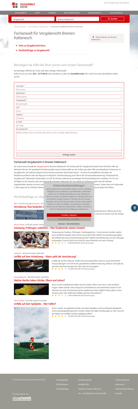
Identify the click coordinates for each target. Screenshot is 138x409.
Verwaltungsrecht (20, 277)
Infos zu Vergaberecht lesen (31, 45)
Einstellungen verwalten (69, 219)
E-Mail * (19, 122)
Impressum (119, 384)
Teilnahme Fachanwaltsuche (89, 389)
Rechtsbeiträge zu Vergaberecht (34, 50)
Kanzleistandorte (85, 380)
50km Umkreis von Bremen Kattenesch (104, 38)
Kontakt (118, 393)
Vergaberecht (42, 166)
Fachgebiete (21, 13)
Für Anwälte (116, 13)
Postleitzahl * (21, 100)
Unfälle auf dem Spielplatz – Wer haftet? (35, 303)
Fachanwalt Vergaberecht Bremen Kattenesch (67, 27)
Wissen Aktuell (19, 224)
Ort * (18, 107)
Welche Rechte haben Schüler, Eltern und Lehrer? (39, 280)
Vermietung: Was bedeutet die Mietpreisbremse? (39, 206)
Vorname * (20, 86)
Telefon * (19, 114)
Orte (37, 13)
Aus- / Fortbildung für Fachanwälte (92, 393)
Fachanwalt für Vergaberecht (38, 27)
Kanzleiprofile (83, 384)
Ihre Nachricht (22, 129)
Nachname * (21, 93)
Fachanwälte (94, 13)
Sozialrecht (18, 253)
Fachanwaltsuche (20, 27)
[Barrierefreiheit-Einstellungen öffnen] (134, 207)
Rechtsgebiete (62, 380)
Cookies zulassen (69, 215)
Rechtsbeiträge (72, 13)
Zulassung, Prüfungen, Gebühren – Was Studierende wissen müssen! (49, 227)
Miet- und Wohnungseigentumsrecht (27, 203)
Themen (52, 13)
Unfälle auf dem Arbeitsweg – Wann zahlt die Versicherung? (45, 256)
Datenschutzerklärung (124, 389)
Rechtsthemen (62, 384)
